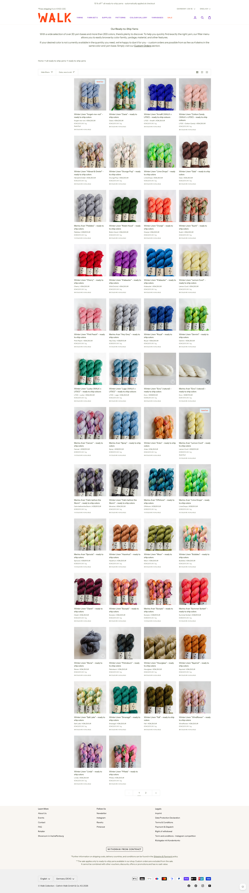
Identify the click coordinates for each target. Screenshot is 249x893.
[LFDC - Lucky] (97, 402)
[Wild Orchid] (132, 293)
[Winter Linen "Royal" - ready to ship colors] (160, 314)
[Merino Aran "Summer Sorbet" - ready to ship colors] (195, 589)
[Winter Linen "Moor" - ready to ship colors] (160, 534)
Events (41, 818)
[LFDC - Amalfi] (166, 127)
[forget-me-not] (97, 130)
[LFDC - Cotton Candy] (201, 130)
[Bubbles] (201, 568)
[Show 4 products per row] (207, 72)
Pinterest (101, 827)
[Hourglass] (166, 676)
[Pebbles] (97, 239)
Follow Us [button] (101, 808)
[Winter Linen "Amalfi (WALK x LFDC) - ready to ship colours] (160, 94)
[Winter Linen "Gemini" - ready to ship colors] (195, 314)
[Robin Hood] (132, 239)
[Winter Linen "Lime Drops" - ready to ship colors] (160, 152)
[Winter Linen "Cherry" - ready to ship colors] (90, 260)
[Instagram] (202, 885)
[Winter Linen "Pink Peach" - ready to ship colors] (90, 314)
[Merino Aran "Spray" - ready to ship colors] (125, 423)
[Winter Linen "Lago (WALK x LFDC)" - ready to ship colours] (125, 369)
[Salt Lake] (97, 730)
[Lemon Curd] (76, 239)
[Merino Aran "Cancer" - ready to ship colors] (90, 423)
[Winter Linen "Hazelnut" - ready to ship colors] (125, 534)
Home (41, 61)
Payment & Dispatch (164, 827)
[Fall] (166, 730)
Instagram (101, 818)
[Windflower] (201, 730)
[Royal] (166, 348)
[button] (79, 17)
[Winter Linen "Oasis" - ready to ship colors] (125, 94)
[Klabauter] (166, 293)
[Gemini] (201, 348)
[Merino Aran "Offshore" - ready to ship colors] (160, 480)
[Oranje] (86, 130)
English (204, 9)
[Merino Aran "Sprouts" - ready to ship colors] (90, 534)
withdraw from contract (124, 849)
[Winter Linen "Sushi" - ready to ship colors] (195, 206)
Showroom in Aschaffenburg (51, 836)
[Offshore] (166, 513)
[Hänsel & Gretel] (97, 185)
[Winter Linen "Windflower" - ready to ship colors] (195, 697)
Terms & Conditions (164, 822)
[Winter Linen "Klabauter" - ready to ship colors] (125, 260)
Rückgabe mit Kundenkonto (167, 840)
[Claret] (76, 130)
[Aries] (166, 456)
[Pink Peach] (97, 348)
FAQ (40, 827)
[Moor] (166, 568)
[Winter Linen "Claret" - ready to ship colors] (90, 589)
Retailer (41, 831)
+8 (101, 239)
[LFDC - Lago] (132, 402)
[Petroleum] (132, 676)
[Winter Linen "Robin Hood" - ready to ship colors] (125, 206)
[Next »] (156, 793)
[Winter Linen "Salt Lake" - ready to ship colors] (90, 697)
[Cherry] (81, 130)
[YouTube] (209, 885)
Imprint (158, 813)
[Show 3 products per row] (202, 72)
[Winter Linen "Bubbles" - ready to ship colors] (195, 534)
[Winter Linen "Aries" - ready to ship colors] (160, 423)
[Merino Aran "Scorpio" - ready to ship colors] (160, 589)
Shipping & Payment (163, 856)
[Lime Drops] (166, 185)
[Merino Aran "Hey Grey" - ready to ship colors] (125, 314)
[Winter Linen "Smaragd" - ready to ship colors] (125, 697)
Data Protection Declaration (167, 818)
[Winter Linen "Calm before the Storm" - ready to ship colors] (125, 480)
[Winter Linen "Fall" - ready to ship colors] (160, 697)
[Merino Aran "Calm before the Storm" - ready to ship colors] (90, 480)
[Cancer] (91, 239)
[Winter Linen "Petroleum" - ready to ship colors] (125, 643)
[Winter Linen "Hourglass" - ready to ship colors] (160, 643)
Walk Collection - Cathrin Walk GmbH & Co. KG (61, 885)
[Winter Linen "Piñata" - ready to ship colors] (125, 752)
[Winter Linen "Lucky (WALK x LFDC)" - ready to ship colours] (90, 369)
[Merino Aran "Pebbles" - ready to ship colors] (90, 206)
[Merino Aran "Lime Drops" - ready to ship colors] (195, 480)
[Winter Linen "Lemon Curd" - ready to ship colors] (195, 260)
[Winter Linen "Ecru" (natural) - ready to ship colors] (160, 369)
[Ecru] (166, 402)
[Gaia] (201, 185)
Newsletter (101, 813)
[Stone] (97, 676)
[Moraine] (132, 513)
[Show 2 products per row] (197, 72)
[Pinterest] (196, 885)
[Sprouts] (97, 568)
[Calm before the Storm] (97, 513)
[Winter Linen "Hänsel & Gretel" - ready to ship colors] (90, 152)
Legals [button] (158, 808)
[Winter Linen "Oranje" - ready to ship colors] (160, 206)
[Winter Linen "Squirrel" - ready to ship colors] (195, 643)
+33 (101, 130)
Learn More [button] (43, 808)
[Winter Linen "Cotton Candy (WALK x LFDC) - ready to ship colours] (195, 94)
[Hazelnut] (132, 568)
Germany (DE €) (185, 9)
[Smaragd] (132, 730)
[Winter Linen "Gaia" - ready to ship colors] (195, 152)
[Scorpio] (91, 130)
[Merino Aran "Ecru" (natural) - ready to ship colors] (195, 369)
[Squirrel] (201, 676)
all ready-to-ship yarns (56, 61)
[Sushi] (166, 239)
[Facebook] (189, 885)
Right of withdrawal (163, 831)
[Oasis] (132, 127)
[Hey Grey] (132, 348)
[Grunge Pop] (132, 185)
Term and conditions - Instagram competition (175, 836)
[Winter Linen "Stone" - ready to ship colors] (90, 643)
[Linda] (97, 785)
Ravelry (100, 822)
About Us (42, 813)
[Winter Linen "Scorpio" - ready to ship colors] (125, 589)
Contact (41, 822)
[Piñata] (132, 785)
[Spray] (97, 456)
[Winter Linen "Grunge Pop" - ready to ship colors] (125, 152)
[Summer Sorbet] (86, 239)
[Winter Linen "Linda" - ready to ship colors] (90, 752)
